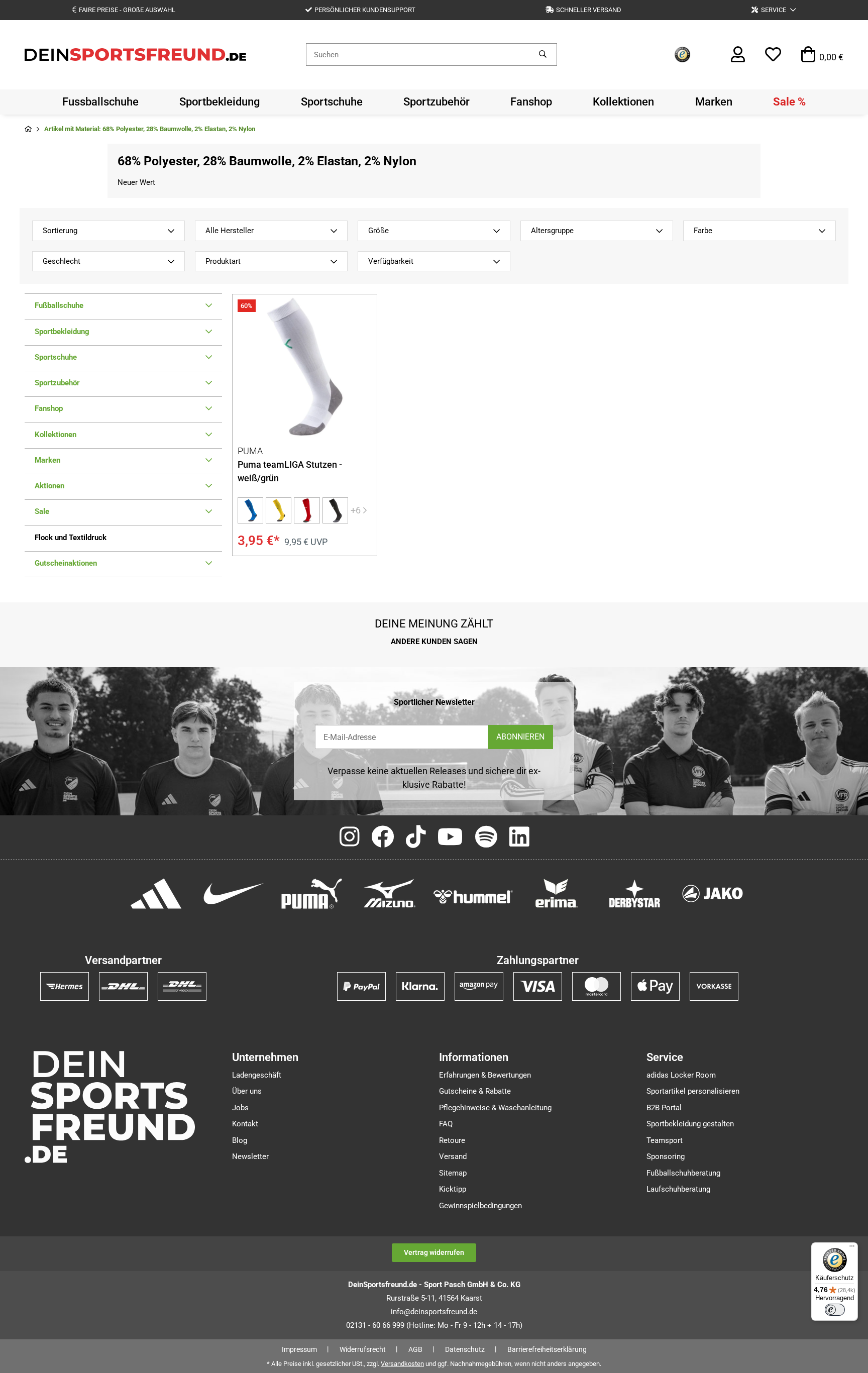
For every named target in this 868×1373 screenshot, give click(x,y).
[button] (773, 10)
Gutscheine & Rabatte (475, 1091)
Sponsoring (665, 1156)
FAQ (446, 1123)
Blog (239, 1140)
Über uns (247, 1091)
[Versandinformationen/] (64, 986)
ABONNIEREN (520, 737)
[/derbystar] (635, 892)
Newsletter (250, 1156)
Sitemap (453, 1173)
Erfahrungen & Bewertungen (485, 1075)
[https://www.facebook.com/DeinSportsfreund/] (382, 837)
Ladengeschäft (256, 1075)
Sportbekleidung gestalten (690, 1123)
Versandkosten (402, 1363)
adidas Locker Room (681, 1075)
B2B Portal (664, 1107)
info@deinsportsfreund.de (434, 1311)
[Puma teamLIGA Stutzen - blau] (250, 510)
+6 (356, 510)
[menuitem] (100, 102)
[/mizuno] (389, 892)
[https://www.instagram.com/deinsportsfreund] (349, 837)
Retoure (452, 1140)
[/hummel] (473, 896)
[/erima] (557, 892)
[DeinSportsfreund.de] (135, 53)
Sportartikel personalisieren (692, 1091)
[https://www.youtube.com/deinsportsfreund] (450, 837)
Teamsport (664, 1140)
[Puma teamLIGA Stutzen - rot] (306, 510)
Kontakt (245, 1123)
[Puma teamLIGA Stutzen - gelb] (278, 510)
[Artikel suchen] (543, 54)
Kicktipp (452, 1189)
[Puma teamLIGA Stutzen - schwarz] (335, 510)
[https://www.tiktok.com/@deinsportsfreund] (415, 837)
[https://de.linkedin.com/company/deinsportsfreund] (519, 837)
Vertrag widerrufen (434, 1252)
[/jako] (712, 892)
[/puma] (312, 892)
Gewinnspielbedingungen (480, 1205)
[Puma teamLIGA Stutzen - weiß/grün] (305, 366)
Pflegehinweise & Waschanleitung (495, 1107)
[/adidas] (156, 892)
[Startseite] (28, 129)
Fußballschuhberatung (683, 1173)
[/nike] (234, 892)
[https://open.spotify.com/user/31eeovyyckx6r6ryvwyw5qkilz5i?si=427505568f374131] (486, 837)
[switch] (835, 1310)
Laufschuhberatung (678, 1189)
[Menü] (852, 1248)
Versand (453, 1156)
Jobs (240, 1107)
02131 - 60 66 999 (375, 1325)
